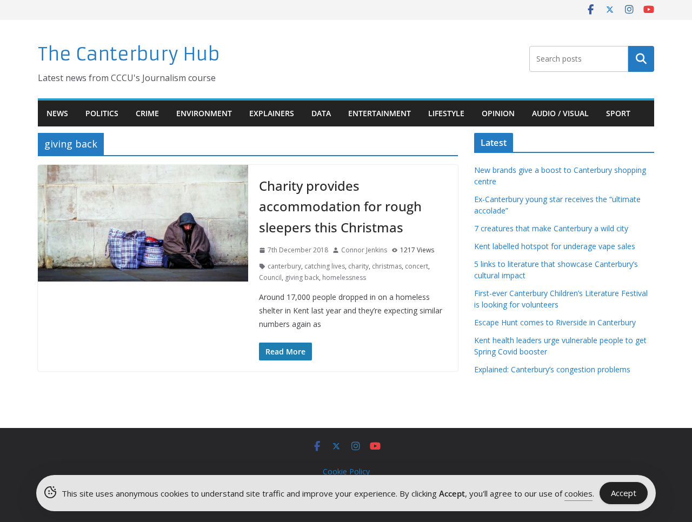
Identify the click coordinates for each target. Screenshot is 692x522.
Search (641, 59)
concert (416, 266)
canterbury (284, 266)
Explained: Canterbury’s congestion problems (552, 369)
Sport (618, 113)
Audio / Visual (560, 113)
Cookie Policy (346, 471)
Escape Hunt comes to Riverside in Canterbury (555, 322)
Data (321, 113)
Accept (623, 492)
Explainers (271, 113)
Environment (204, 113)
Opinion (498, 113)
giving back (302, 277)
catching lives (324, 266)
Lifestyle (446, 113)
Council (270, 277)
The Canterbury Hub (129, 54)
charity (358, 266)
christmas (387, 266)
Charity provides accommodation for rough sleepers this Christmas (340, 206)
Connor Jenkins (364, 250)
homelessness (344, 277)
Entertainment (379, 113)
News (57, 113)
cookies (578, 493)
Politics (101, 113)
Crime (147, 113)
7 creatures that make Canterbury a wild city (551, 228)
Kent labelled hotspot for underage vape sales (554, 246)
